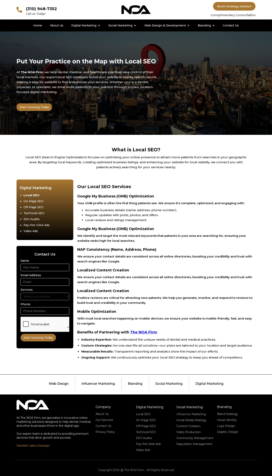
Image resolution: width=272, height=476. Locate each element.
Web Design (58, 384)
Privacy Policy (105, 432)
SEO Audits (31, 219)
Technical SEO (33, 213)
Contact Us (231, 25)
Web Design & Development (165, 25)
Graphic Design (227, 432)
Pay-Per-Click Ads (36, 225)
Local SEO (31, 195)
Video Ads (30, 231)
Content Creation (188, 426)
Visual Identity (227, 420)
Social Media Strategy (191, 420)
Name (25, 260)
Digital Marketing (83, 25)
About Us (56, 25)
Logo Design (226, 426)
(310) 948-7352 (41, 8)
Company (103, 407)
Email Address (31, 275)
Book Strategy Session (234, 6)
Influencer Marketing (98, 384)
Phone (25, 304)
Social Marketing (120, 25)
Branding (204, 25)
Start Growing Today (34, 107)
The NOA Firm (143, 332)
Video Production (188, 432)
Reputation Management (194, 444)
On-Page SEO (33, 201)
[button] (85, 25)
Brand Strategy (227, 414)
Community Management (194, 438)
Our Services (104, 420)
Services (27, 289)
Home (37, 25)
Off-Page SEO (33, 207)
